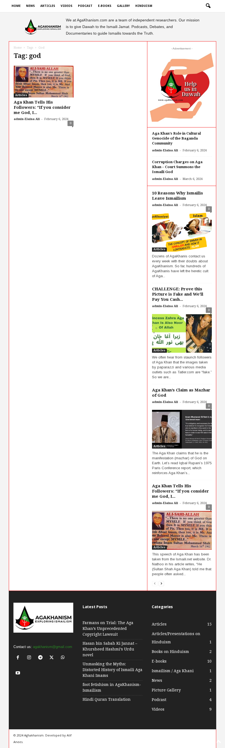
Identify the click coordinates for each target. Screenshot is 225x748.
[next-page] (161, 583)
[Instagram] (30, 658)
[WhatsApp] (63, 658)
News (30, 6)
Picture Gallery (166, 690)
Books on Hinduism (170, 651)
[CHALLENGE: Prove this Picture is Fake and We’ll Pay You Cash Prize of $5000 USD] (182, 332)
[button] (208, 6)
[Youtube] (18, 673)
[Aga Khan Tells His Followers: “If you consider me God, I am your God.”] (44, 82)
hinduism (143, 6)
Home (16, 6)
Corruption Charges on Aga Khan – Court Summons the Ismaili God (177, 167)
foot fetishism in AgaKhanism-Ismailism (112, 687)
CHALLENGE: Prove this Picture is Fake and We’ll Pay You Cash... (177, 294)
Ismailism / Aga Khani (173, 671)
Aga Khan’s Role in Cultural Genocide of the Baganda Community (176, 138)
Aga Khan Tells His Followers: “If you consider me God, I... (42, 107)
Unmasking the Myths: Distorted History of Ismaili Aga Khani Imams (112, 670)
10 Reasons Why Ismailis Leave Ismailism (177, 196)
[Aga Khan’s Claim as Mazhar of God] (182, 428)
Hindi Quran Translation (107, 699)
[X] (52, 658)
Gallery (123, 6)
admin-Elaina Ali (27, 119)
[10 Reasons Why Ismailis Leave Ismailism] (182, 231)
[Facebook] (19, 658)
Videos (66, 6)
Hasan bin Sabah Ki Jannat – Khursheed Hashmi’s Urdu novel (110, 649)
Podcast (85, 6)
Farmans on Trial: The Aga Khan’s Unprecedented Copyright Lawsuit (108, 628)
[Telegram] (41, 658)
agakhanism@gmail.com (52, 647)
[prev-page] (155, 583)
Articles (47, 6)
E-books (104, 6)
